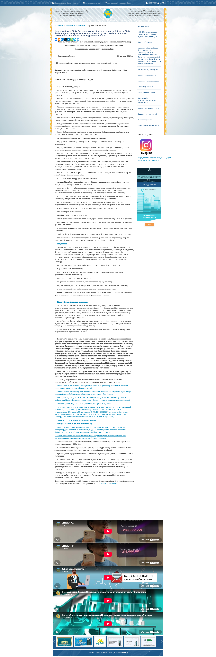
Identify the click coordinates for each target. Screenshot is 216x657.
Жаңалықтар (60, 3)
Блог (129, 3)
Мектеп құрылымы (146, 75)
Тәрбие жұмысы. (145, 120)
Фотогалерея (111, 3)
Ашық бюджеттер (74, 3)
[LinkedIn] (68, 39)
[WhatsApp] (71, 39)
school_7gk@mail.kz (108, 483)
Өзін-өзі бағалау (145, 42)
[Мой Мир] (62, 39)
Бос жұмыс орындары (75, 26)
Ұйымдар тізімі (149, 185)
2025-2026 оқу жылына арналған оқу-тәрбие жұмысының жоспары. (147, 34)
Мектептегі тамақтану (148, 108)
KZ (149, 3)
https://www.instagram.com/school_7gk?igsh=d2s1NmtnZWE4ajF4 (154, 159)
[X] (65, 39)
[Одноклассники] (59, 39)
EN (155, 3)
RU (152, 3)
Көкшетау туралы (146, 86)
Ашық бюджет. (144, 26)
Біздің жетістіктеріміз (148, 125)
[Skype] (74, 39)
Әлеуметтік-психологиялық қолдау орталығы (148, 100)
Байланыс (121, 3)
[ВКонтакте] (56, 39)
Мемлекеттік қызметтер (94, 3)
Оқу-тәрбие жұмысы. (147, 92)
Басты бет (59, 26)
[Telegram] (78, 39)
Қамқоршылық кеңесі (147, 114)
